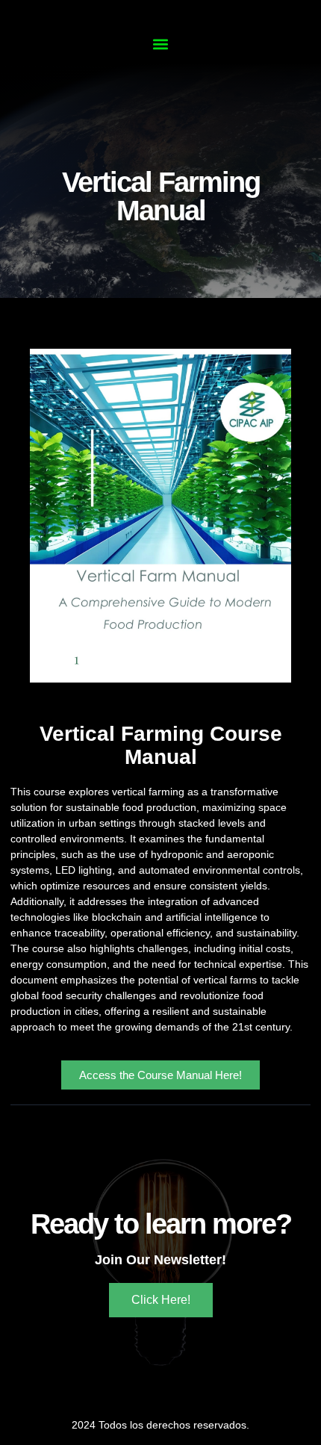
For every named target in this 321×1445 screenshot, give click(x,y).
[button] (161, 43)
